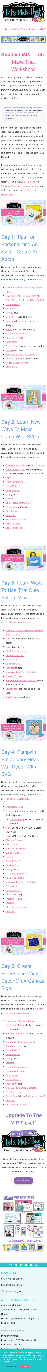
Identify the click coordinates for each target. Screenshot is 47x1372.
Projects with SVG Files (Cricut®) (18, 1340)
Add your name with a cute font (21, 680)
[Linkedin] (31, 1265)
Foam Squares (13, 523)
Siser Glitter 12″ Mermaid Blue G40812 (25, 300)
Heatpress (20, 651)
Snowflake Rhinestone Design (21, 1041)
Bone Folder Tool (14, 527)
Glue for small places (16, 519)
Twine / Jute (11, 844)
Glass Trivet (11, 366)
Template (10, 320)
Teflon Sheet (12, 341)
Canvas (9, 810)
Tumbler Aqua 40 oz (16, 358)
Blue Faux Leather (15, 1033)
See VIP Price (23, 1181)
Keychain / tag (13, 697)
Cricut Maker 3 (13, 304)
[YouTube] (26, 1265)
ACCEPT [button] (24, 1366)
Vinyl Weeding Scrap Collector (21, 671)
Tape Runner (12, 511)
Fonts (9, 329)
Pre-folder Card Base (16, 465)
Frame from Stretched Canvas (21, 1020)
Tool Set (10, 350)
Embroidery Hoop (14, 806)
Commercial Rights (11, 1305)
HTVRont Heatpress (16, 333)
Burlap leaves (12, 852)
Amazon (39, 279)
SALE (42, 29)
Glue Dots (11, 515)
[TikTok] (36, 1265)
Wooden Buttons (14, 840)
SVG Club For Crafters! (13, 1278)
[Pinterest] (15, 1265)
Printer (9, 477)
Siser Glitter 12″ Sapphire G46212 (23, 295)
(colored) (39, 465)
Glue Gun (10, 911)
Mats (8, 312)
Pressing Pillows (14, 676)
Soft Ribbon (12, 688)
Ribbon (9, 856)
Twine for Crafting (14, 481)
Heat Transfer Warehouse (16, 622)
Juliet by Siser (13, 308)
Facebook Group (29, 29)
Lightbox (10, 316)
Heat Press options (15, 337)
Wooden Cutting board (17, 362)
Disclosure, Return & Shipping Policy (20, 1318)
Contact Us (7, 1314)
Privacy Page (8, 1323)
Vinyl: (8, 638)
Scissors (10, 498)
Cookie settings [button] (10, 1366)
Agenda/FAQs (12, 29)
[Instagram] (21, 1265)
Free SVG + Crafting (12, 1344)
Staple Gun (11, 1096)
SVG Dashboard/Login (12, 1285)
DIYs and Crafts (9, 1335)
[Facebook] (10, 1265)
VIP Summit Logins (11, 1291)
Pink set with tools (35, 1096)
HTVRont (10, 651)
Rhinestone (11, 506)
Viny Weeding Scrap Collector (20, 354)
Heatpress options (15, 655)
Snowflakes (11, 1046)
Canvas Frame (17, 819)
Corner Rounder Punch (17, 502)
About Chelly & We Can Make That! (19, 1309)
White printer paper (15, 469)
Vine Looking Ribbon (16, 848)
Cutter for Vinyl (13, 346)
